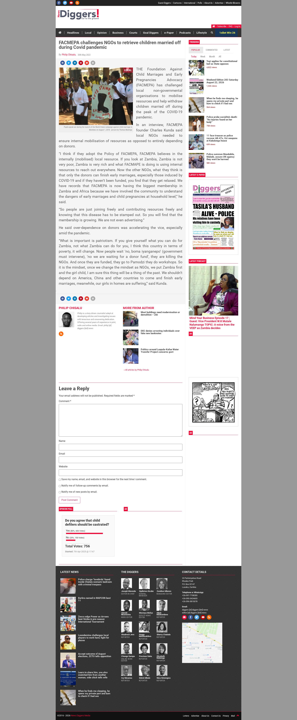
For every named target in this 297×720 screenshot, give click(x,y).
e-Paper (169, 32)
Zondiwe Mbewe (164, 591)
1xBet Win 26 (227, 32)
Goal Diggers (151, 32)
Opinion (102, 32)
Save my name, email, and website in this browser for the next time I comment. (104, 479)
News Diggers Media (80, 715)
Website (63, 466)
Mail (233, 716)
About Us (208, 3)
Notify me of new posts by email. (79, 492)
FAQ (230, 26)
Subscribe (221, 26)
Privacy (226, 716)
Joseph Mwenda (128, 591)
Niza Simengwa (163, 678)
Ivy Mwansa (126, 678)
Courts (133, 32)
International (189, 3)
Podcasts (185, 32)
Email (62, 454)
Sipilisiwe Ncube (146, 591)
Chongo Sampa (128, 656)
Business (118, 32)
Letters (186, 716)
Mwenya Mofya (146, 613)
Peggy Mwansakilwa (145, 635)
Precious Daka (145, 656)
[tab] (196, 50)
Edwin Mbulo (144, 678)
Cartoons (177, 3)
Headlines (73, 32)
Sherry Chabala (163, 634)
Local (88, 32)
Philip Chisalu (69, 54)
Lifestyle (201, 32)
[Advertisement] (182, 16)
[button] (62, 63)
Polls (200, 3)
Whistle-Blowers (233, 3)
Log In (237, 26)
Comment (65, 401)
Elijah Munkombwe (162, 614)
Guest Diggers (164, 3)
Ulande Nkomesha (126, 614)
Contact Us (216, 716)
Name (62, 441)
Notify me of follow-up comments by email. (85, 485)
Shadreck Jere (127, 634)
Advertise (219, 3)
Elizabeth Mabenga (161, 657)
